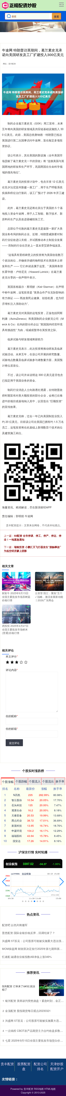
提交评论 (14, 743)
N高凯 (16, 795)
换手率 (60, 781)
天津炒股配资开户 (56, 1066)
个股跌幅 (21, 781)
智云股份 (17, 800)
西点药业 (17, 820)
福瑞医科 (17, 836)
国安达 (17, 841)
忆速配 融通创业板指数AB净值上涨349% (27, 957)
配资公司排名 (40, 1066)
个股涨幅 (8, 782)
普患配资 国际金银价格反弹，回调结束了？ (28, 933)
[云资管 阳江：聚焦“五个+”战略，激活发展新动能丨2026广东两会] (49, 581)
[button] (4, 882)
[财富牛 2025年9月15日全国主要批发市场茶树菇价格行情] (16, 581)
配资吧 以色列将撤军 (14, 925)
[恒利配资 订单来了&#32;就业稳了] (51, 987)
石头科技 (17, 805)
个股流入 (35, 781)
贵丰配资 (7, 1063)
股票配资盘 (23, 1066)
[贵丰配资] (19, 5)
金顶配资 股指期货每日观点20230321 (28, 1011)
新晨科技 (17, 825)
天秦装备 (17, 815)
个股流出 (48, 781)
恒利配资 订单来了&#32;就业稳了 (18, 987)
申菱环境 (17, 830)
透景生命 (17, 810)
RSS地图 (39, 1089)
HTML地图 (50, 1089)
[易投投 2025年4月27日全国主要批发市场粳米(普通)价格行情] (16, 614)
